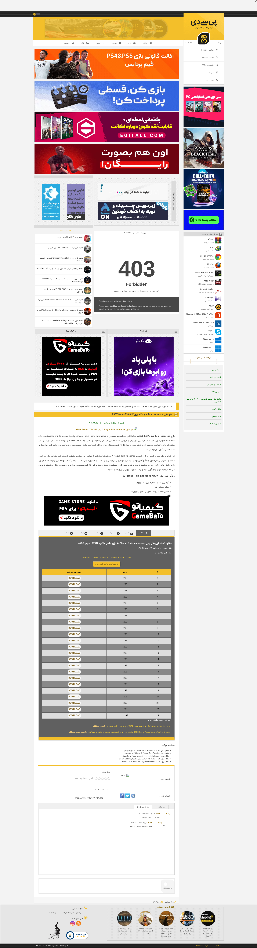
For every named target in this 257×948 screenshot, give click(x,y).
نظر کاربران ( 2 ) (143, 807)
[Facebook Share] (122, 796)
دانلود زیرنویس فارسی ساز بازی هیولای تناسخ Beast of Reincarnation (166, 932)
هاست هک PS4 (208, 57)
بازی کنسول (157, 406)
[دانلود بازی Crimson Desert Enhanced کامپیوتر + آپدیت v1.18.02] (87, 259)
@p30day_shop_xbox (78, 732)
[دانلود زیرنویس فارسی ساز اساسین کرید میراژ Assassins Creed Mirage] (87, 280)
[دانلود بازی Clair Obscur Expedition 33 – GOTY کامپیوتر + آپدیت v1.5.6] (87, 301)
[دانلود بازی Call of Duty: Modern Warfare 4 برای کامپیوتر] (207, 918)
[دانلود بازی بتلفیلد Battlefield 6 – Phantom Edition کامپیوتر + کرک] (87, 311)
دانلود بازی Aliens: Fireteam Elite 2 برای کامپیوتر (124, 931)
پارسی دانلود (216, 416)
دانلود (145, 43)
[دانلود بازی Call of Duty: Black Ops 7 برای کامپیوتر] (187, 918)
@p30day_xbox (99, 726)
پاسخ (168, 813)
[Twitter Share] (127, 796)
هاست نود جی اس (214, 384)
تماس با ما (210, 80)
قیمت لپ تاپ (215, 377)
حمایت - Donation (203, 945)
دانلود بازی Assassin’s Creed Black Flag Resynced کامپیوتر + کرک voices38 (62, 322)
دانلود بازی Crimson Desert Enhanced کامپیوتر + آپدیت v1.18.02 (61, 259)
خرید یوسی (216, 369)
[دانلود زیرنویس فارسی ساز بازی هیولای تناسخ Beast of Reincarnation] (166, 918)
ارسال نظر (161, 807)
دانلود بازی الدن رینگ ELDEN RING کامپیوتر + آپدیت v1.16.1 (63, 291)
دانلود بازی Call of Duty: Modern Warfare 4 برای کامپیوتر (208, 932)
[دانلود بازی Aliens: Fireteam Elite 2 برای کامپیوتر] (124, 918)
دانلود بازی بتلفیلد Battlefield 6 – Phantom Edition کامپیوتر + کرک (60, 311)
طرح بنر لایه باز (215, 423)
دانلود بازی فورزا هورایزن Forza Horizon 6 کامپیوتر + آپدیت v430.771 (84, 30)
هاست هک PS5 (208, 65)
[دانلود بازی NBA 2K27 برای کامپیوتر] (87, 238)
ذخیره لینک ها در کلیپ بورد (106, 564)
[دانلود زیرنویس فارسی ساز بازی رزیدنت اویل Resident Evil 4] (87, 269)
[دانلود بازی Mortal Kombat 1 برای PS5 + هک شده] (145, 918)
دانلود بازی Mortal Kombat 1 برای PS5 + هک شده (145, 931)
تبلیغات (211, 72)
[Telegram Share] (133, 796)
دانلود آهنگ (216, 409)
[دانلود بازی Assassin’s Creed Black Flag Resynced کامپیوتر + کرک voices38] (87, 322)
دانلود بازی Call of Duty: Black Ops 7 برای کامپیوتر (187, 931)
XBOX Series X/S (144, 406)
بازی (164, 406)
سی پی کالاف (216, 391)
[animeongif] (133, 219)
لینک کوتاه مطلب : (102, 789)
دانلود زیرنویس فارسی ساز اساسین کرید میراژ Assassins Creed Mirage (61, 280)
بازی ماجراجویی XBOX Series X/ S (121, 406)
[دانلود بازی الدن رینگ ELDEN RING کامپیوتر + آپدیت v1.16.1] (87, 290)
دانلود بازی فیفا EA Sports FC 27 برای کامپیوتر (65, 247)
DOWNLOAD (74, 578)
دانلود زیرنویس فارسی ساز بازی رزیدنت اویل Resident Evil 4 (60, 268)
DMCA (218, 945)
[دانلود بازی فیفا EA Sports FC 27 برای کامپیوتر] (87, 249)
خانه (170, 406)
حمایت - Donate (207, 50)
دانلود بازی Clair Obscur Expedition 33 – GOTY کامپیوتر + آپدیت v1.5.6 (60, 301)
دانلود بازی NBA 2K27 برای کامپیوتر (70, 237)
